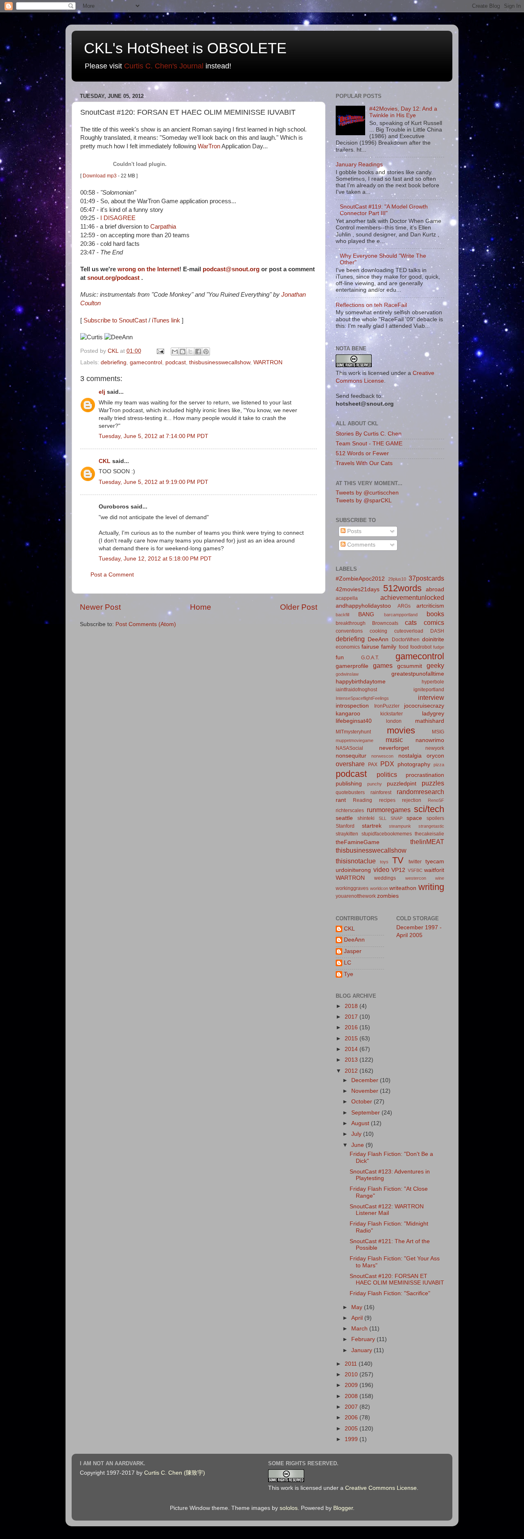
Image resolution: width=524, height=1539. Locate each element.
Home (200, 607)
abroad (435, 589)
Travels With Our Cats (364, 463)
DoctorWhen (406, 639)
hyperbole (433, 682)
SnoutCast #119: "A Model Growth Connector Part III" (384, 210)
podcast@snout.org (231, 269)
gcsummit (409, 666)
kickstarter (391, 714)
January (362, 1350)
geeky (435, 665)
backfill (342, 614)
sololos (289, 1508)
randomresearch (420, 791)
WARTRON (267, 362)
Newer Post (100, 607)
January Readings (359, 164)
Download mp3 (100, 176)
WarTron (209, 146)
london (394, 721)
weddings (385, 878)
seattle (344, 818)
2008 (352, 1396)
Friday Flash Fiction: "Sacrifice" (390, 1293)
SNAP (396, 818)
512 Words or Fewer (362, 453)
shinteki (366, 818)
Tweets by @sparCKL (364, 500)
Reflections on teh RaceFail (371, 305)
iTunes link (166, 320)
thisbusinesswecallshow (219, 362)
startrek (372, 826)
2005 (352, 1429)
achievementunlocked (412, 597)
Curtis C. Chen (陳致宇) (174, 1473)
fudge (438, 647)
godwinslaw (347, 674)
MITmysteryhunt (353, 732)
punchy (374, 783)
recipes (387, 800)
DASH (437, 631)
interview (431, 697)
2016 (352, 1027)
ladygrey (433, 713)
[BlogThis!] (182, 351)
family (388, 647)
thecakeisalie (429, 834)
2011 (352, 1364)
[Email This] (175, 351)
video (381, 869)
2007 (352, 1407)
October (362, 1102)
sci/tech (429, 809)
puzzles (433, 783)
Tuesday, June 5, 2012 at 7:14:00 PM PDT (153, 436)
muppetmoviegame (354, 740)
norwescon (382, 756)
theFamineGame (357, 842)
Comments (360, 545)
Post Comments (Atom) (145, 624)
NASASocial (349, 748)
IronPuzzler (387, 706)
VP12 (398, 870)
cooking (378, 631)
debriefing (113, 362)
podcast (175, 362)
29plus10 (397, 579)
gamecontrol (146, 362)
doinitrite (433, 639)
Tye (348, 974)
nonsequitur (351, 756)
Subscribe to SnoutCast (115, 320)
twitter (415, 862)
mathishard (429, 721)
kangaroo (348, 713)
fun (340, 657)
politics (387, 774)
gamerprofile (352, 666)
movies (401, 730)
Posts (353, 531)
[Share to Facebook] (198, 351)
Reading (362, 800)
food (404, 647)
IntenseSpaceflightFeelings (362, 698)
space (414, 818)
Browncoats (385, 623)
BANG (366, 614)
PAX (372, 764)
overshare (350, 763)
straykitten (347, 834)
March (360, 1329)
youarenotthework (356, 896)
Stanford (345, 826)
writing (431, 887)
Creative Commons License (381, 1488)
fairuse (370, 647)
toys (384, 861)
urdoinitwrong (353, 870)
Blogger (343, 1508)
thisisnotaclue (356, 861)
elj (102, 392)
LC (347, 963)
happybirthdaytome (361, 682)
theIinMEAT (427, 841)
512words (402, 588)
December (365, 1080)
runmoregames (389, 809)
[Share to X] (190, 351)
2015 (352, 1038)
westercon (415, 878)
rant (341, 800)
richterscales (350, 810)
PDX (387, 763)
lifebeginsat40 (354, 721)
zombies (388, 896)
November (365, 1091)
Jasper (352, 951)
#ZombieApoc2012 (360, 579)
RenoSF (436, 800)
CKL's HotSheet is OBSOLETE (185, 48)
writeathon (402, 888)
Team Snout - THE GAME (369, 443)
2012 (352, 1071)
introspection (352, 706)
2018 (352, 1006)
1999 (352, 1439)
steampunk (400, 826)
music (394, 739)
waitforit (434, 870)
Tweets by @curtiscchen (367, 493)
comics (434, 622)
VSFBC (415, 870)
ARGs (404, 606)
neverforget (394, 748)
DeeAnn (378, 639)
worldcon (379, 888)
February (364, 1339)
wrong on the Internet (148, 269)
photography (414, 764)
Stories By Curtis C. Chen (369, 434)
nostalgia (410, 756)
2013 (352, 1060)
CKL (105, 461)
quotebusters (350, 792)
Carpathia (163, 226)
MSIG (438, 732)
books (435, 613)
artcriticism (430, 606)
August (361, 1123)
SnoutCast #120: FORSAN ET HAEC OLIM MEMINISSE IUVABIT (397, 1279)
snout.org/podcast (113, 278)
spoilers (435, 818)
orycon (435, 756)
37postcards (426, 578)
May (357, 1307)
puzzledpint (401, 784)
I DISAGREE (118, 218)
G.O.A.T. (370, 658)
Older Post (298, 607)
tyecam (434, 861)
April (357, 1318)
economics (348, 647)
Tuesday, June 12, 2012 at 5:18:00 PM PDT (155, 559)
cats (411, 622)
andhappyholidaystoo (363, 606)
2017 (352, 1017)
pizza (439, 764)
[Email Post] (160, 351)
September (366, 1113)
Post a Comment (112, 575)
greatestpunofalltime (417, 674)
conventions (349, 631)
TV (398, 860)
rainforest (380, 792)
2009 (352, 1385)
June (358, 1145)
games (383, 665)
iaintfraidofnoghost (356, 689)
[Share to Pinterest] (206, 351)
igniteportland (428, 689)
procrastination (425, 775)
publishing (349, 784)
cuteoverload (408, 631)
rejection (411, 800)
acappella (347, 598)
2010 (352, 1374)
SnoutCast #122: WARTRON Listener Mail (387, 1209)
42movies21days (357, 589)
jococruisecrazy (424, 706)
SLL (382, 818)
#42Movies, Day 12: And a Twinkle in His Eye (403, 112)
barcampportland (401, 614)
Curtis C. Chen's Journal (163, 66)
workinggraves (352, 888)
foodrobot (420, 647)
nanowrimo (430, 740)
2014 (352, 1049)
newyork (434, 748)
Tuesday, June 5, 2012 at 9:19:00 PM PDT (153, 482)
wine (439, 878)
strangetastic (431, 826)
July (357, 1134)
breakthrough (351, 623)
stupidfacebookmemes (386, 834)
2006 (352, 1417)
